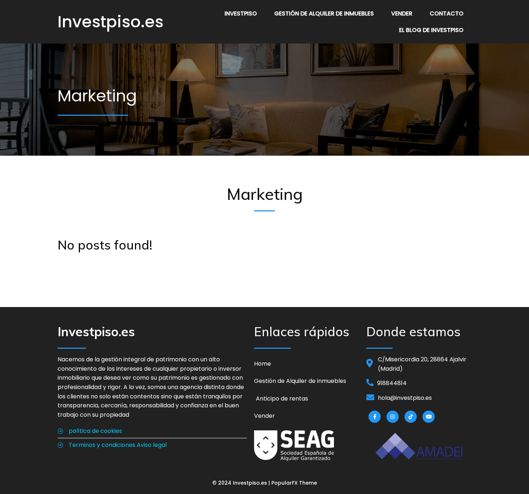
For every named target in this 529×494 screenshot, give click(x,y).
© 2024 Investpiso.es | (241, 482)
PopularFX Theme (294, 482)
